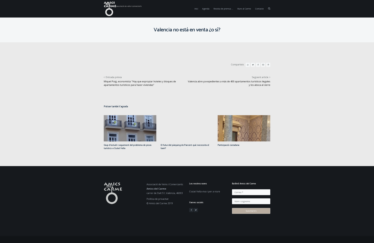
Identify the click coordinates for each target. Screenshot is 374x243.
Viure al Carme (244, 8)
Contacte (259, 8)
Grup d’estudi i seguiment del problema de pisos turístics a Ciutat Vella (127, 146)
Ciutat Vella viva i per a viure (204, 191)
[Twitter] (196, 210)
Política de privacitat (157, 199)
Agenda (205, 8)
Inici (196, 8)
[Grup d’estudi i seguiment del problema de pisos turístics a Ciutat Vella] (130, 137)
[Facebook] (191, 210)
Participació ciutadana (228, 145)
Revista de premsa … (223, 8)
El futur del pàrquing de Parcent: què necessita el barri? (185, 146)
